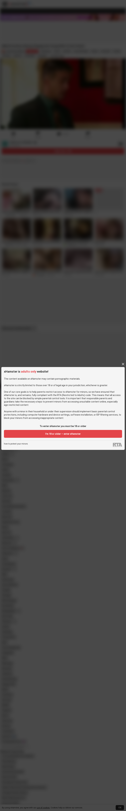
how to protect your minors (16, 444)
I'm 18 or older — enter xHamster (63, 434)
